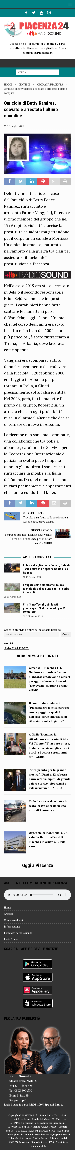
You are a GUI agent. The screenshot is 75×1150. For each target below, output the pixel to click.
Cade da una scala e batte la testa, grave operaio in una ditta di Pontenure (48, 805)
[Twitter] (33, 13)
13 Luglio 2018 (15, 126)
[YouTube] (41, 13)
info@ (24, 1095)
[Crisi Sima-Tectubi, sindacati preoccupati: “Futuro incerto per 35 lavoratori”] (12, 608)
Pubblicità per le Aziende (18, 933)
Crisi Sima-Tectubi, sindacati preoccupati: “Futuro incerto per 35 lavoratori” (44, 608)
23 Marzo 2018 (14, 596)
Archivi (8, 643)
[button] (69, 4)
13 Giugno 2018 (33, 577)
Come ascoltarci (13, 920)
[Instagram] (48, 13)
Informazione (12, 926)
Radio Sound (11, 939)
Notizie (24, 84)
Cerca (65, 634)
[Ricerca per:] (37, 72)
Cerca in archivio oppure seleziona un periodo (32, 630)
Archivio (9, 914)
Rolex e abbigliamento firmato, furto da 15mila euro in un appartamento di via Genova (46, 569)
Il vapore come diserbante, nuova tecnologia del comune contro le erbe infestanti (46, 588)
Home (7, 907)
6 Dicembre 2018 (34, 616)
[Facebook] (26, 13)
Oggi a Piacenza (37, 865)
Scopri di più (17, 1100)
